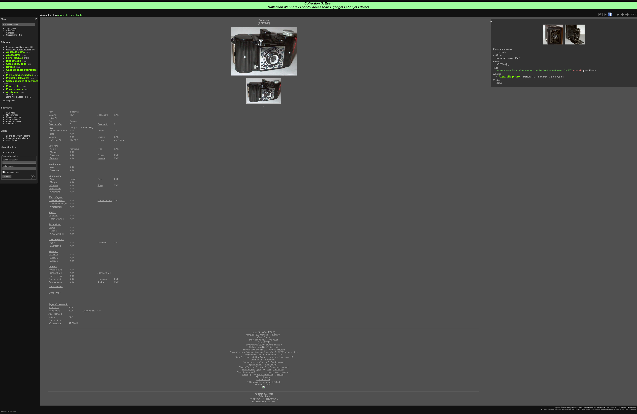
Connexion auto (12, 173)
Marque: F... (529, 76)
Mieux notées (12, 115)
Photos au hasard (14, 121)
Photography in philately (17, 138)
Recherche (11, 31)
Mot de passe (8, 166)
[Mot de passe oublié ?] (33, 177)
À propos (10, 33)
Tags (8, 28)
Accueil (44, 15)
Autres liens (11, 140)
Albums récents (13, 119)
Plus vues (10, 113)
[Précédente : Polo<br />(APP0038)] (622, 14)
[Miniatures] (618, 14)
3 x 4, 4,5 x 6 (557, 76)
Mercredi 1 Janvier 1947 (508, 58)
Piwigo (567, 407)
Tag (55, 15)
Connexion (11, 152)
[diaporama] (605, 14)
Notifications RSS (14, 35)
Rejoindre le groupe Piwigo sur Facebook (588, 407)
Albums (5, 42)
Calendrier (11, 123)
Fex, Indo (542, 76)
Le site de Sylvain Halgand (18, 136)
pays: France (589, 70)
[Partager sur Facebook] (609, 14)
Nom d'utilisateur (10, 160)
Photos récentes (13, 117)
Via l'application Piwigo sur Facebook (621, 407)
